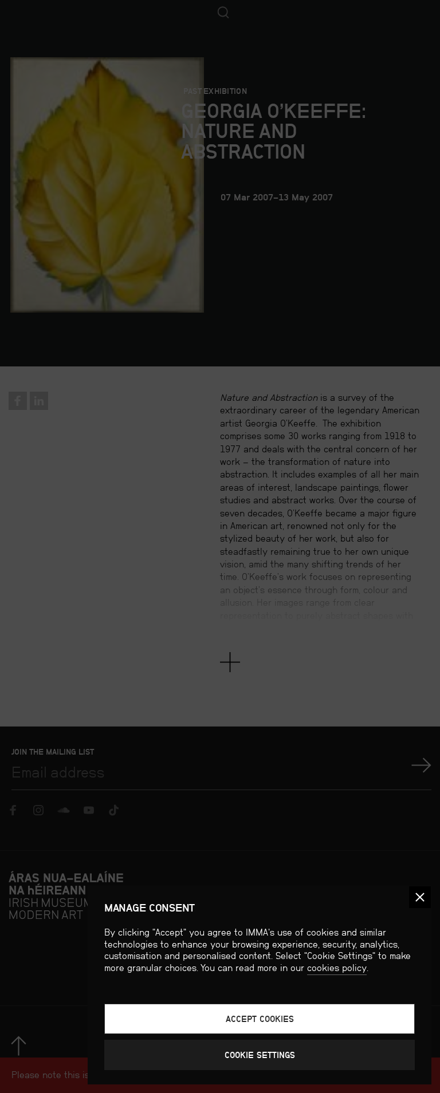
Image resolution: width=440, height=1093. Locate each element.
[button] (420, 897)
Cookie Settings (260, 1055)
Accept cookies (260, 1019)
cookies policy (337, 967)
